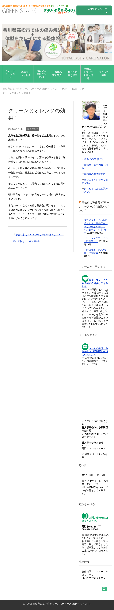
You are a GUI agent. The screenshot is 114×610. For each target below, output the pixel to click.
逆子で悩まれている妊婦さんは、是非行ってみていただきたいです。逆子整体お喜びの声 (95, 226)
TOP (35, 88)
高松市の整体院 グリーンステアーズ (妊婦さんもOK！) (94, 206)
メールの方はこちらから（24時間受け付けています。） (95, 351)
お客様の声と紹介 (57, 74)
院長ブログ (32, 129)
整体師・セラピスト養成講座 (88, 74)
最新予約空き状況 (72, 74)
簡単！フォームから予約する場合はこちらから (95, 283)
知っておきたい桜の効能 (26, 241)
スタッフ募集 (104, 74)
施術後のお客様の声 (95, 174)
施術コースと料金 (26, 74)
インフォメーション (10, 73)
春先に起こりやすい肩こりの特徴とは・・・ (39, 234)
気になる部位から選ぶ (41, 73)
